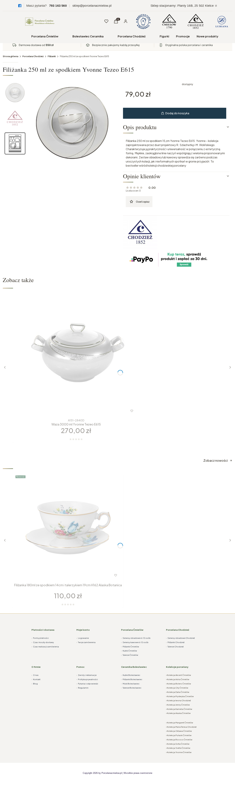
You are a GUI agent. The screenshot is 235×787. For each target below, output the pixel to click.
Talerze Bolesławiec (131, 688)
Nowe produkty (207, 36)
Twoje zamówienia (85, 642)
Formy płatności (40, 638)
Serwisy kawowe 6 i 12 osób (134, 642)
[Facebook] (19, 5)
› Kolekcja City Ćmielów (177, 688)
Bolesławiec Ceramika (88, 36)
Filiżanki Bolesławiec (131, 679)
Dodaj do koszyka (177, 113)
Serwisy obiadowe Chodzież (180, 638)
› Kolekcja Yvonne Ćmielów (178, 752)
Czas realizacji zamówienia (45, 646)
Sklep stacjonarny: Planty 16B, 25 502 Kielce (183, 5)
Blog (34, 684)
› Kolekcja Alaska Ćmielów (178, 713)
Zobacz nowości (215, 460)
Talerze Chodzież (175, 646)
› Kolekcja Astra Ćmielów (177, 679)
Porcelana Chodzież (132, 36)
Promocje (183, 36)
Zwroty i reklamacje (86, 675)
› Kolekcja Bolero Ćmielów (178, 684)
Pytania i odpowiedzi (87, 684)
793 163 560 (58, 5)
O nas (35, 675)
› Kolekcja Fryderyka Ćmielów (180, 696)
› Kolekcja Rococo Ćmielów (179, 739)
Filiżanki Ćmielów (130, 646)
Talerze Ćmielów (129, 655)
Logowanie (82, 638)
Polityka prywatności (87, 679)
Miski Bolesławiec (130, 684)
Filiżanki (52, 56)
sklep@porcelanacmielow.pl (91, 5)
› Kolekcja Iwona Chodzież (178, 700)
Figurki (164, 36)
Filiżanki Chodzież (175, 642)
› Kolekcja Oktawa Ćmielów (179, 731)
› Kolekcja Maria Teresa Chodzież (181, 727)
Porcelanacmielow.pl (112, 773)
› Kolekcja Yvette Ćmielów (178, 748)
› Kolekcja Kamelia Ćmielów (179, 709)
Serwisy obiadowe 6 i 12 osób (136, 638)
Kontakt (35, 679)
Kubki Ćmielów (129, 651)
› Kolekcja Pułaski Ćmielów (178, 735)
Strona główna (10, 56)
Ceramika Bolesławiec (134, 667)
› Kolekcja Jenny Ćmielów (178, 705)
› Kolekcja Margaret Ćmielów (179, 722)
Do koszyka (69, 410)
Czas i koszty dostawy (42, 642)
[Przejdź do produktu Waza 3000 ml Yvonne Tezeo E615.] (76, 355)
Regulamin (82, 688)
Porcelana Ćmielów (44, 36)
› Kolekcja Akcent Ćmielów (178, 675)
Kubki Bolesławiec (130, 675)
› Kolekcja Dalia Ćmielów (177, 692)
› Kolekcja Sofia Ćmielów (177, 744)
